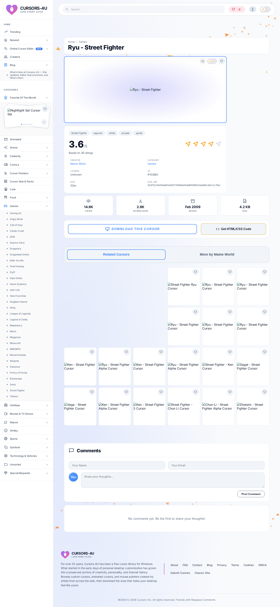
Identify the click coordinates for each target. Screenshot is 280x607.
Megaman (15, 337)
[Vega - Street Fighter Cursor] (80, 406)
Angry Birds (16, 219)
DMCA (262, 565)
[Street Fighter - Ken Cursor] (218, 366)
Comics (14, 164)
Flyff (12, 272)
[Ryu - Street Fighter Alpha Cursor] (114, 366)
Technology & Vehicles (23, 455)
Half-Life (15, 290)
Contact (197, 565)
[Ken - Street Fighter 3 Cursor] (149, 406)
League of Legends (20, 313)
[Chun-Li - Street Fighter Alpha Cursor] (218, 406)
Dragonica (15, 248)
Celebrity (15, 156)
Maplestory (16, 325)
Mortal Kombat (18, 355)
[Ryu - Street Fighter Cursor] (218, 286)
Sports (14, 438)
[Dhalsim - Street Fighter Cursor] (253, 406)
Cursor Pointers (19, 173)
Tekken (14, 396)
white (112, 133)
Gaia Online (16, 278)
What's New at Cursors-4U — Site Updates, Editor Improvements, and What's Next (29, 75)
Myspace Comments (203, 599)
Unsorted (15, 464)
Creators (15, 56)
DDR (12, 236)
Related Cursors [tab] (116, 254)
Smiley (14, 430)
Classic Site (202, 572)
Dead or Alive (17, 242)
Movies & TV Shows (21, 413)
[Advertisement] (166, 26)
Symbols (15, 447)
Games (14, 206)
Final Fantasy (17, 266)
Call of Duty (16, 225)
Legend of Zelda (18, 319)
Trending (15, 31)
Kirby (13, 307)
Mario (13, 331)
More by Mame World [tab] (217, 254)
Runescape (16, 378)
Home (71, 41)
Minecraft (15, 343)
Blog (12, 65)
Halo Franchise (18, 295)
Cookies (249, 565)
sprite (139, 133)
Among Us (15, 213)
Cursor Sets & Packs (22, 181)
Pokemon (15, 366)
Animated (15, 139)
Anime (14, 147)
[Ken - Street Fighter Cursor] (80, 366)
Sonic (13, 384)
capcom (97, 133)
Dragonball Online (19, 254)
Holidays (15, 405)
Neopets (14, 360)
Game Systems (18, 284)
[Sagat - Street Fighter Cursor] (253, 366)
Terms (235, 565)
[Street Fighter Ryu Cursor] (184, 286)
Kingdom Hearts (18, 301)
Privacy (222, 565)
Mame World (78, 163)
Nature (14, 422)
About (174, 565)
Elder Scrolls (16, 260)
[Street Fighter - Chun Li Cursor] (184, 406)
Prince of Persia (18, 372)
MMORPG (15, 349)
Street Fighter (17, 390)
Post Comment (251, 494)
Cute (13, 189)
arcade (125, 133)
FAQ (185, 565)
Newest (14, 40)
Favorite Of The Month (23, 97)
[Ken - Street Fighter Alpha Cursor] (114, 406)
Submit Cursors (180, 572)
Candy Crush (17, 230)
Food (13, 197)
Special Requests (20, 473)
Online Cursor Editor (25, 48)
